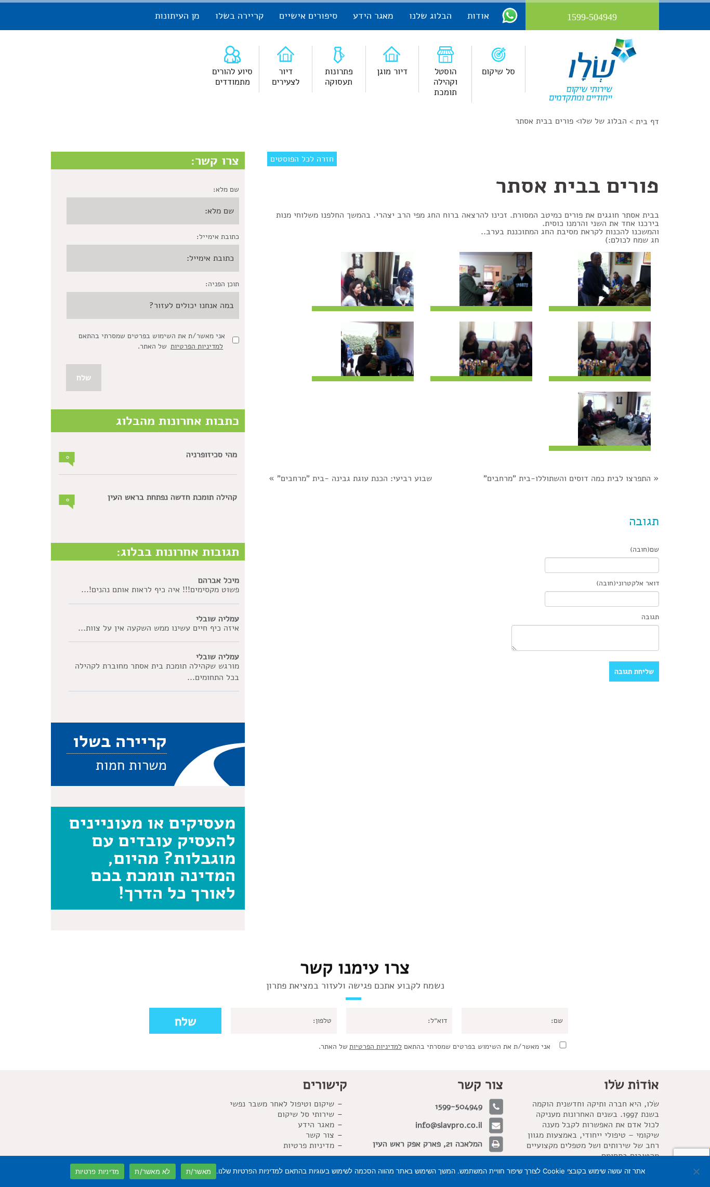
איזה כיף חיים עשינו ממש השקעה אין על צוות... (158, 628)
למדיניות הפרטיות (196, 346)
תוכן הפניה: (222, 284)
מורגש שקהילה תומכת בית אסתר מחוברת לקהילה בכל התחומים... (157, 671)
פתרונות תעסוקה (339, 76)
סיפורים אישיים (308, 15)
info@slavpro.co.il (448, 1125)
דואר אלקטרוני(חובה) (627, 583)
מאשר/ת (199, 1171)
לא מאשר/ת (152, 1171)
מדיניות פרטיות (308, 1145)
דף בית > (644, 121)
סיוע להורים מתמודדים (232, 76)
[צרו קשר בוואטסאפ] (510, 15)
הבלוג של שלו (603, 121)
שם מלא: (226, 189)
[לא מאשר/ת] (697, 1171)
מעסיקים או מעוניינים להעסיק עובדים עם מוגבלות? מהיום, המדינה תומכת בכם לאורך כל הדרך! (152, 857)
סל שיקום (498, 71)
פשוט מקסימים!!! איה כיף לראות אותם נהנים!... (160, 589)
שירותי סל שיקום (306, 1114)
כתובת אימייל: (217, 237)
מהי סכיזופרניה (211, 454)
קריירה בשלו (239, 15)
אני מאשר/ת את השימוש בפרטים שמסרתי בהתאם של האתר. (434, 1046)
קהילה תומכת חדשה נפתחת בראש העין (172, 497)
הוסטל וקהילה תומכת (445, 81)
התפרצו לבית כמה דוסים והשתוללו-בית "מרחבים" (567, 478)
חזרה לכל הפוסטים (302, 159)
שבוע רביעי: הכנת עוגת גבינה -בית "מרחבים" (354, 478)
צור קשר (320, 1135)
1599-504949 (458, 1106)
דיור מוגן (392, 71)
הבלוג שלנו (430, 15)
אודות (478, 15)
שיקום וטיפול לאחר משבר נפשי (282, 1104)
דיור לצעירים (285, 76)
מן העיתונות (177, 15)
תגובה (650, 617)
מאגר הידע (373, 15)
